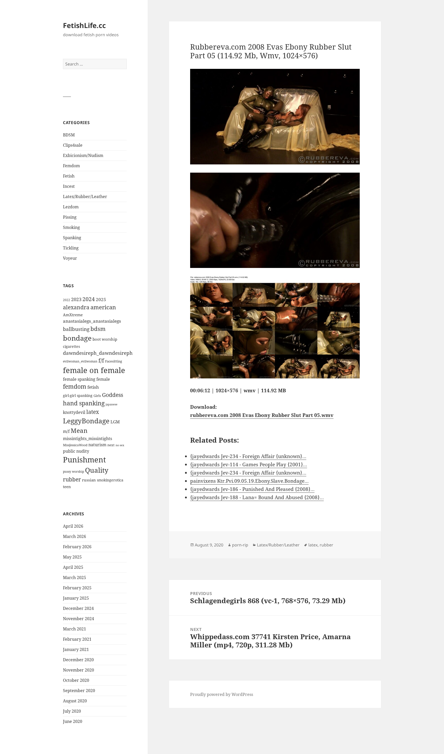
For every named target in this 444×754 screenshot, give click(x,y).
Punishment (84, 459)
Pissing (70, 217)
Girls (97, 396)
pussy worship (73, 471)
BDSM (69, 135)
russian (89, 479)
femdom (74, 386)
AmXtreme (73, 314)
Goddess (112, 394)
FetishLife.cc (84, 25)
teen (67, 486)
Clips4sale (72, 145)
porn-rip (240, 545)
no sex (120, 445)
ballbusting (76, 329)
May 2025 (72, 557)
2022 (66, 300)
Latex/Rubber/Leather (85, 196)
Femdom (71, 166)
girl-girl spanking (77, 395)
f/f (101, 360)
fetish (93, 387)
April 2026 (73, 526)
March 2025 (74, 577)
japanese (111, 404)
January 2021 (76, 649)
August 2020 (75, 701)
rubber (72, 479)
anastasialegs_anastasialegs (92, 321)
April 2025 (73, 567)
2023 (76, 299)
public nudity (76, 451)
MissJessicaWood (75, 445)
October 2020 (76, 680)
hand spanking (84, 403)
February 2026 (77, 547)
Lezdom (71, 207)
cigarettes (71, 346)
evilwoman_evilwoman (80, 361)
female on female (94, 370)
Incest (69, 186)
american (103, 307)
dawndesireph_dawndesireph (98, 353)
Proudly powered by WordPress (221, 694)
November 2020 (78, 670)
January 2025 (76, 598)
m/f (66, 431)
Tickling (71, 248)
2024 (88, 299)
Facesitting (113, 361)
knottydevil (74, 412)
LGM (115, 422)
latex (92, 411)
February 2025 (77, 588)
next (111, 445)
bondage (77, 338)
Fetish (69, 176)
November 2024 (78, 618)
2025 (101, 299)
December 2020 (78, 660)
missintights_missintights (87, 438)
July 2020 (72, 711)
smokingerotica (110, 480)
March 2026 (74, 536)
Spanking (72, 237)
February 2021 (77, 639)
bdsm (98, 329)
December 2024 (78, 608)
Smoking (71, 227)
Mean (79, 430)
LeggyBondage (86, 420)
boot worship (104, 339)
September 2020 (79, 690)
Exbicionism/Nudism (83, 155)
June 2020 (72, 721)
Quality (96, 470)
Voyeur (70, 258)
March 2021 (74, 629)
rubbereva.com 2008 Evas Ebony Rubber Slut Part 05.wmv (262, 415)
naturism (97, 445)
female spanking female (86, 379)
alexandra (76, 307)
